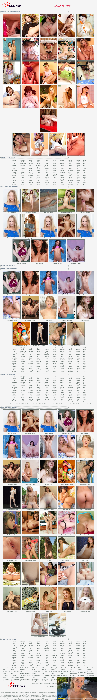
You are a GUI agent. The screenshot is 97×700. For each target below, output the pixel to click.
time (84, 162)
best (14, 180)
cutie (22, 180)
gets (30, 180)
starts (70, 179)
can (23, 170)
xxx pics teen (12, 212)
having (38, 179)
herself (38, 182)
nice (54, 175)
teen (78, 168)
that (78, 172)
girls (38, 160)
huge (46, 165)
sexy (70, 165)
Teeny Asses (48, 320)
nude (54, 179)
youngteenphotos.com (57, 636)
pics (62, 167)
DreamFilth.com (57, 263)
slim (70, 175)
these (78, 180)
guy (38, 168)
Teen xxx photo (48, 238)
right (70, 162)
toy (84, 165)
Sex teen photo (48, 212)
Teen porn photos (30, 238)
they (78, 182)
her (38, 180)
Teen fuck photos (67, 238)
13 (78, 404)
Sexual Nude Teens (30, 560)
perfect (62, 163)
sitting (70, 174)
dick (23, 182)
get (31, 179)
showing (70, 170)
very (84, 168)
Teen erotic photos (30, 212)
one (54, 182)
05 (33, 404)
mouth (54, 170)
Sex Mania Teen (85, 611)
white (84, 179)
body (22, 162)
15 (90, 404)
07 (44, 404)
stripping (70, 180)
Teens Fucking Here (67, 535)
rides (62, 184)
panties (62, 160)
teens (78, 170)
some (70, 177)
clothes (23, 174)
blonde (14, 184)
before (14, 179)
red (62, 182)
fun (31, 177)
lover (54, 162)
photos (62, 165)
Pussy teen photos (66, 212)
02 (16, 404)
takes (78, 165)
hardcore (38, 174)
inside (47, 168)
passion (62, 162)
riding (70, 160)
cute (23, 179)
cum (23, 177)
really (62, 180)
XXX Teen (48, 560)
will (84, 180)
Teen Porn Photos (76, 345)
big (14, 182)
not (55, 177)
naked (54, 172)
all (14, 163)
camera (23, 168)
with (84, 182)
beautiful (14, 174)
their (78, 175)
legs (47, 175)
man (54, 168)
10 (62, 404)
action (14, 160)
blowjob (22, 160)
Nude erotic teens (76, 263)
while (84, 177)
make (54, 165)
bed (14, 177)
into (47, 170)
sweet (78, 163)
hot (47, 163)
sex (70, 163)
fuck (30, 172)
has (38, 175)
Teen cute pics (85, 238)
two (84, 167)
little (47, 179)
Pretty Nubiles (67, 611)
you (84, 184)
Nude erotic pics (67, 320)
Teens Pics (48, 611)
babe (14, 172)
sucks (78, 162)
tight (84, 160)
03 (22, 404)
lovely (54, 160)
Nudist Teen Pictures (39, 345)
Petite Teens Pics (85, 535)
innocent (46, 167)
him (38, 184)
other (54, 184)
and (14, 167)
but (23, 167)
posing (62, 175)
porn (62, 174)
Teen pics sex (39, 263)
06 (39, 404)
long (46, 180)
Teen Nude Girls (30, 585)
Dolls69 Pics (85, 320)
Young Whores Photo (21, 345)
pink (62, 168)
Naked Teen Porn (49, 535)
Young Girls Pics (58, 345)
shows (70, 172)
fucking (30, 175)
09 (56, 404)
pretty (62, 177)
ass (14, 168)
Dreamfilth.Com (25, 673)
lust (54, 163)
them (78, 177)
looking (47, 182)
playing (62, 170)
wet (84, 174)
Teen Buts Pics (30, 509)
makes (54, 167)
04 (27, 404)
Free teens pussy (30, 320)
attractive (14, 170)
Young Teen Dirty (12, 320)
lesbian (47, 177)
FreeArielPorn (67, 585)
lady (47, 174)
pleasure (62, 172)
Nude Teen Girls (12, 535)
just (47, 172)
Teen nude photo (12, 238)
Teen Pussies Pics (66, 560)
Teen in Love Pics (12, 611)
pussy (62, 179)
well (84, 172)
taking (78, 167)
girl (31, 184)
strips (70, 182)
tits (84, 163)
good (38, 163)
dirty (30, 160)
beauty (14, 175)
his (47, 160)
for (30, 167)
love (47, 184)
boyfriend (23, 163)
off (54, 180)
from (30, 170)
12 (73, 404)
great (38, 167)
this (78, 184)
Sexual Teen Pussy (85, 509)
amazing (14, 165)
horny (46, 162)
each (30, 162)
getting (31, 182)
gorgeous (38, 165)
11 (67, 404)
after (14, 162)
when (84, 175)
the (78, 174)
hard (38, 172)
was (84, 170)
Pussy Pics (48, 585)
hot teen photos (85, 212)
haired (38, 170)
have (38, 177)
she (70, 167)
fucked (31, 174)
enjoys (31, 163)
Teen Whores (12, 585)
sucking (78, 160)
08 (50, 404)
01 (10, 404)
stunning (70, 184)
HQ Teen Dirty (67, 509)
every (30, 165)
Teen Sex (85, 585)
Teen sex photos (21, 263)
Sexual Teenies (30, 611)
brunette (22, 165)
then (78, 179)
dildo (22, 184)
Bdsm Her (83, 672)
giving (38, 162)
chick (22, 172)
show (70, 168)
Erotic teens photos (85, 295)
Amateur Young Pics (30, 535)
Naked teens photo (39, 636)
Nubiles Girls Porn (12, 560)
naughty (54, 174)
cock (23, 175)
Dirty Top (85, 560)
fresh (30, 168)
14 (84, 404)
